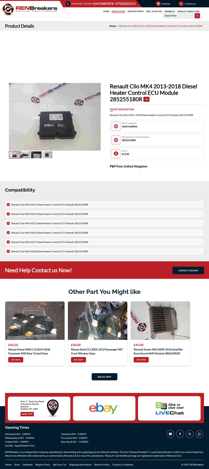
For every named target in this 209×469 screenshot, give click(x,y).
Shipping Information (80, 464)
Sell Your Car (59, 464)
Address (165, 3)
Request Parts (42, 464)
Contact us (190, 3)
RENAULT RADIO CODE (188, 11)
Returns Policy (102, 464)
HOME (106, 11)
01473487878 (103, 3)
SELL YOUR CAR (154, 11)
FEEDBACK (169, 11)
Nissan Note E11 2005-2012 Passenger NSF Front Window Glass (97, 351)
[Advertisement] (104, 53)
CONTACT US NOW (188, 270)
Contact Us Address (122, 464)
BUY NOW (15, 360)
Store (17, 464)
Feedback (28, 464)
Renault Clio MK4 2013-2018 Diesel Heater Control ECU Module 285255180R (160, 25)
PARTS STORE (118, 11)
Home (112, 25)
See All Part (104, 376)
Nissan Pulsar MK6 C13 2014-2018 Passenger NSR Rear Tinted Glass (29, 351)
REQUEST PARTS (136, 11)
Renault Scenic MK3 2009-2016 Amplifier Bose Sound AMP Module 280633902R (158, 351)
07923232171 (126, 3)
